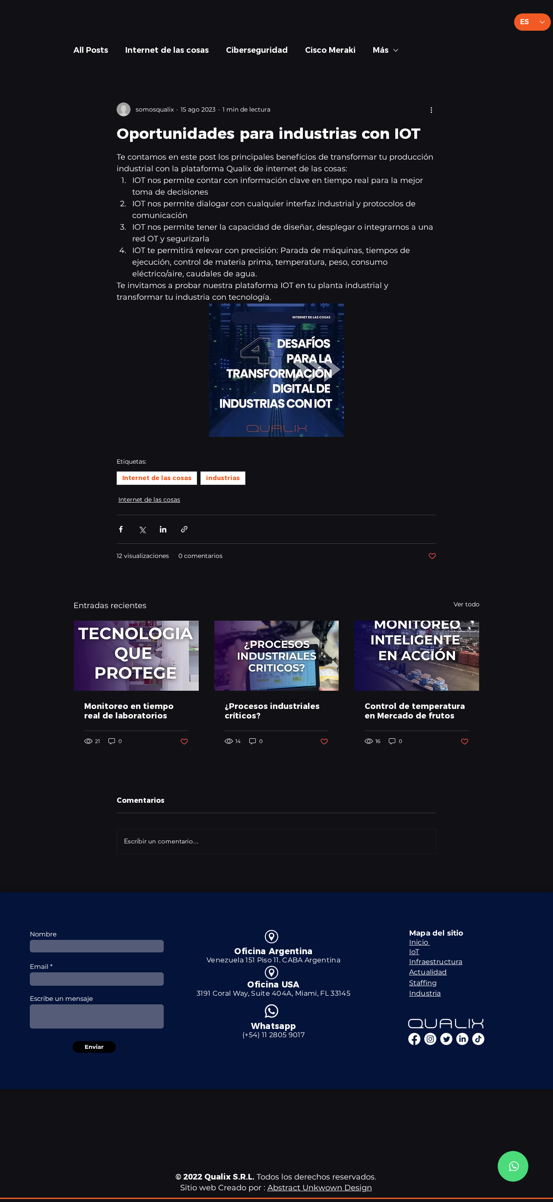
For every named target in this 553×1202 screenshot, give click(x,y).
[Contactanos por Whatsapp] (513, 1166)
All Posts (90, 50)
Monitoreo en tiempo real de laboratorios (129, 711)
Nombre (43, 934)
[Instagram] (430, 1039)
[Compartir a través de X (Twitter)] (142, 529)
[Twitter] (446, 1039)
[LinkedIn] (462, 1039)
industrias (223, 478)
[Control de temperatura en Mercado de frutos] (416, 656)
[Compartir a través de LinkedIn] (163, 529)
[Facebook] (414, 1039)
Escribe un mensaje (61, 998)
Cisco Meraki (330, 50)
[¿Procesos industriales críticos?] (276, 656)
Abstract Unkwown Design (319, 1187)
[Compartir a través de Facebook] (121, 529)
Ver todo (467, 604)
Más (380, 50)
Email (39, 966)
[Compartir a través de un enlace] (184, 529)
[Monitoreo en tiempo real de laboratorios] (136, 656)
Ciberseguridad (257, 50)
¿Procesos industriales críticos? (272, 711)
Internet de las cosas (167, 50)
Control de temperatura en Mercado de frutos (415, 711)
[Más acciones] (431, 109)
